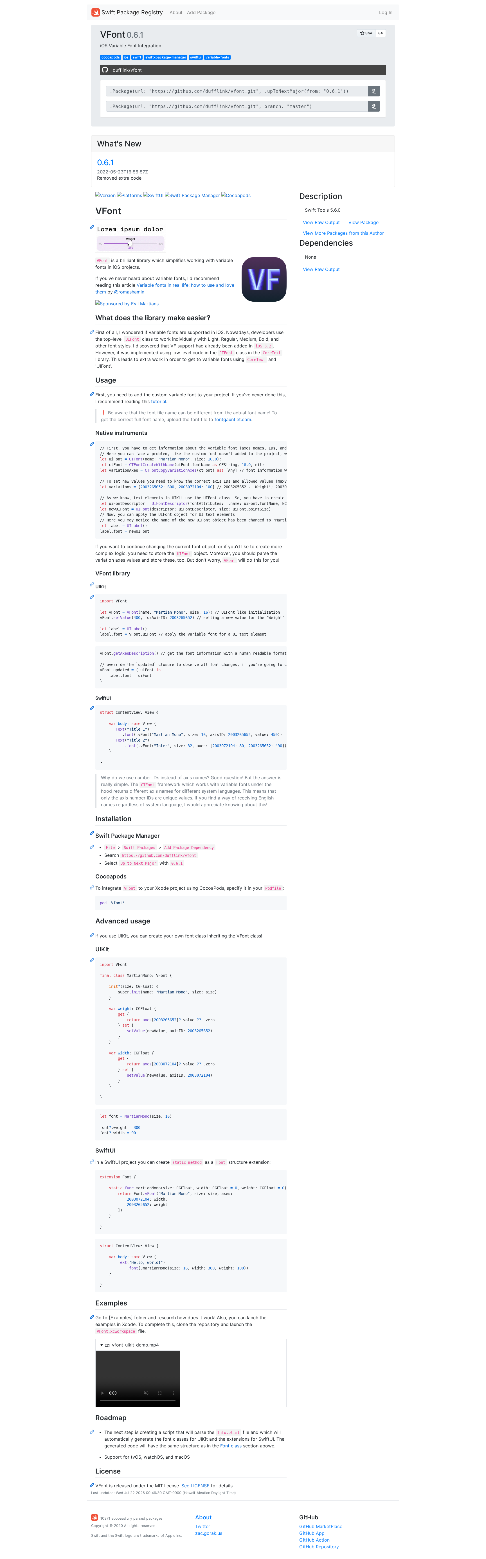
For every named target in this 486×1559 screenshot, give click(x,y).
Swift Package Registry (131, 12)
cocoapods (111, 57)
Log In (385, 12)
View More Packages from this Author (343, 233)
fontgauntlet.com (233, 419)
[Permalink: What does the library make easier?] (92, 331)
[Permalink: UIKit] (92, 596)
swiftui (195, 57)
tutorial (158, 401)
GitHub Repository (319, 1546)
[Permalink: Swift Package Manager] (92, 846)
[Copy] (374, 91)
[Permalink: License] (92, 1484)
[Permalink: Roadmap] (92, 1431)
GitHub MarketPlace (320, 1526)
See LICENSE (195, 1485)
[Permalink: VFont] (92, 226)
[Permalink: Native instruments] (92, 443)
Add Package (201, 12)
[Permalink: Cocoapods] (92, 887)
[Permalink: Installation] (92, 832)
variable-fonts (217, 57)
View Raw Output (321, 222)
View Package (363, 222)
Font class (231, 1446)
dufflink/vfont (127, 70)
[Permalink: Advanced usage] (92, 934)
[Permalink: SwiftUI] (92, 707)
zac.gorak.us (208, 1533)
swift (137, 57)
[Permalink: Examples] (92, 1316)
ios (126, 57)
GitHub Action (314, 1540)
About (176, 12)
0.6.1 (105, 162)
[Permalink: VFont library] (92, 584)
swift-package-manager (165, 57)
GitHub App (312, 1533)
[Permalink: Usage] (92, 393)
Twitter (202, 1526)
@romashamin (129, 292)
